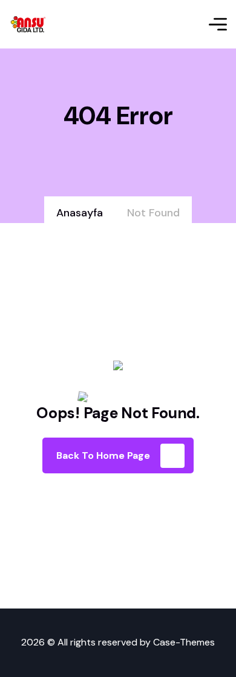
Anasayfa (79, 212)
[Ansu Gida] (28, 24)
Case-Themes (184, 642)
